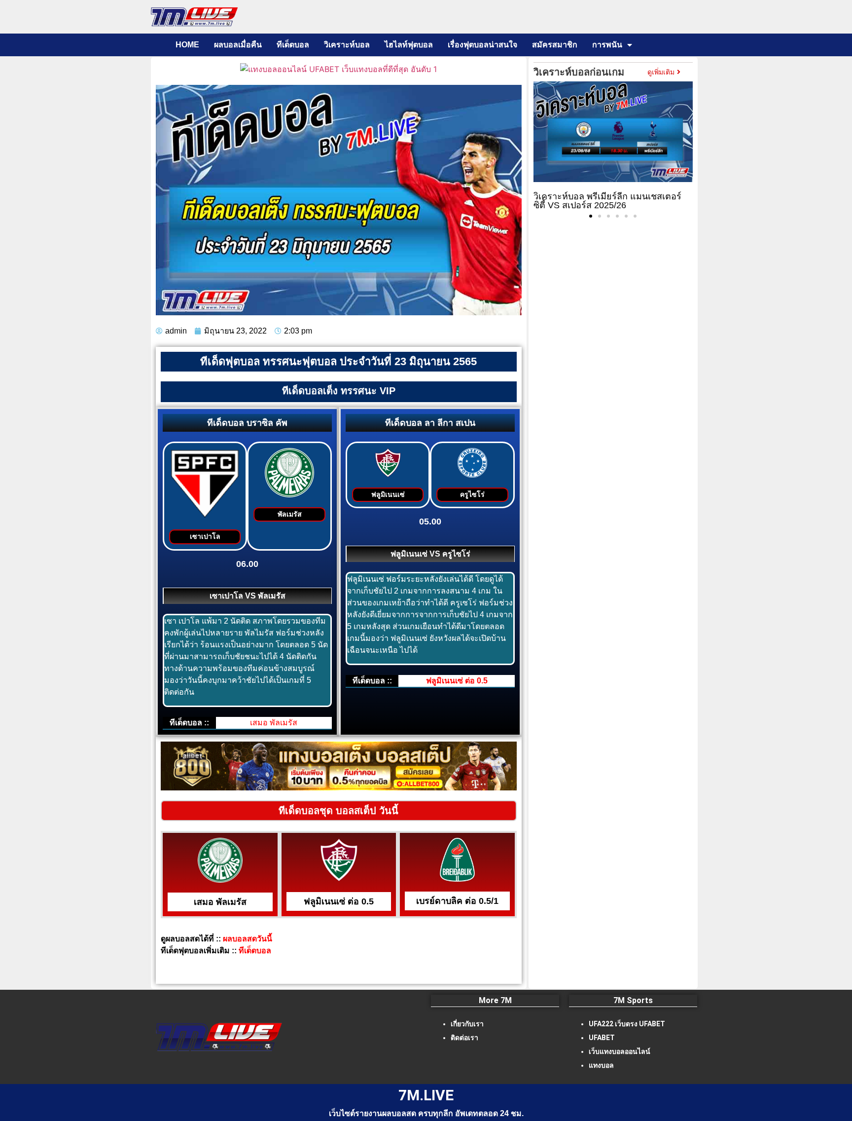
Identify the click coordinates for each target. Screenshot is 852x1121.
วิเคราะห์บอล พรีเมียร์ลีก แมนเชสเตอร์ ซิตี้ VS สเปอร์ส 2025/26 (607, 200)
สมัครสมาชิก (554, 44)
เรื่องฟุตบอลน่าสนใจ (482, 44)
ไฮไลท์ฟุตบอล (409, 44)
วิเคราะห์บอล (347, 44)
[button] (590, 216)
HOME (187, 44)
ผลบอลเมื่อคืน (238, 44)
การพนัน (607, 44)
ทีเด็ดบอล (293, 44)
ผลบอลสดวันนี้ (251, 938)
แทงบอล (601, 1065)
